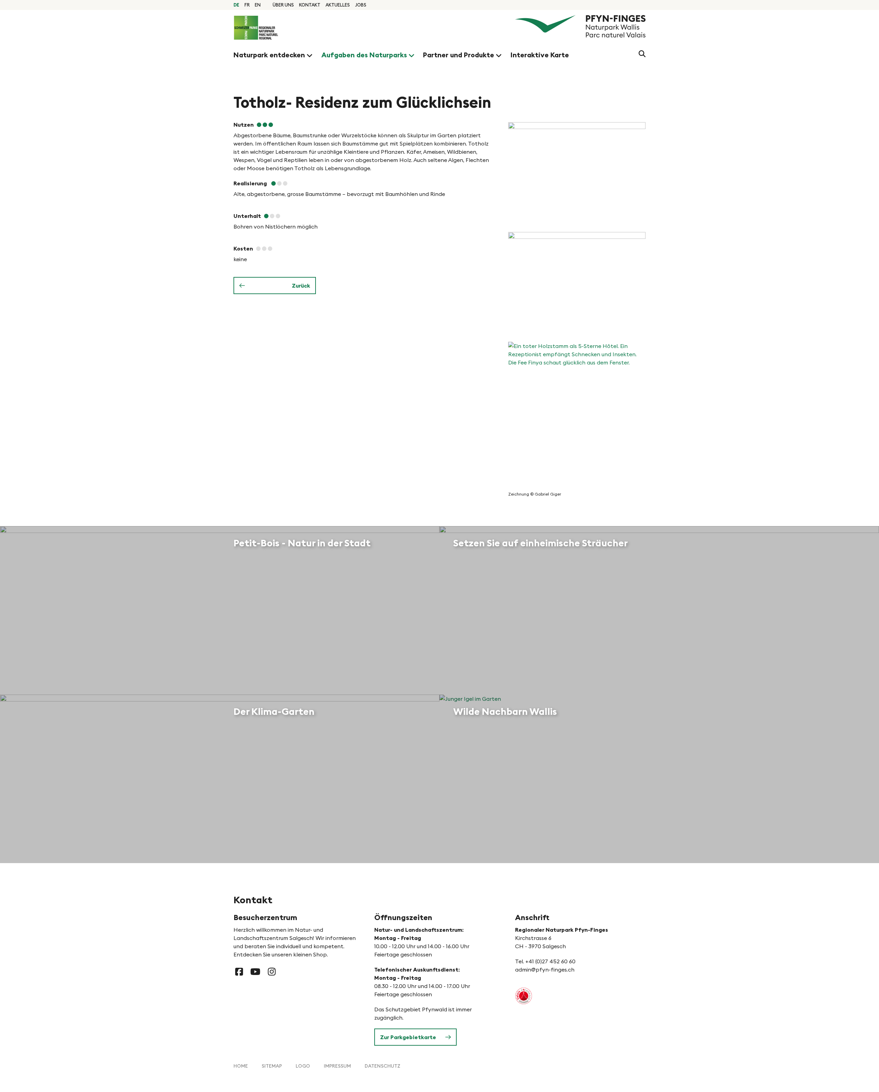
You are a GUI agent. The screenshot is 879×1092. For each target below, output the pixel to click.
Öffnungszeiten (403, 917)
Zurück (301, 285)
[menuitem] (283, 5)
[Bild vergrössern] (577, 173)
